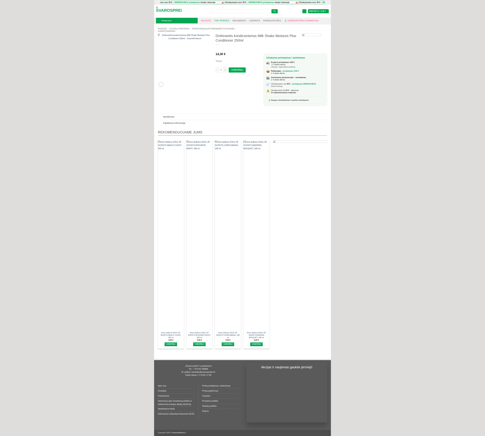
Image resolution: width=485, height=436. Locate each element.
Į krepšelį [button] (170, 344)
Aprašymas (168, 116)
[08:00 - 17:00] (323, 20)
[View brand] (311, 43)
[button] (304, 11)
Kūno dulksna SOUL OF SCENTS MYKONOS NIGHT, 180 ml (199, 335)
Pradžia (162, 29)
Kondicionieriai (166, 31)
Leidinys (254, 20)
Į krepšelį (237, 70)
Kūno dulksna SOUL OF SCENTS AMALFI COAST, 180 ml (171, 335)
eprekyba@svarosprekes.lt (203, 372)
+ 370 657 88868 (200, 369)
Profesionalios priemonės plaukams (213, 29)
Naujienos (239, 20)
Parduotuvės (272, 20)
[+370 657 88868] (328, 20)
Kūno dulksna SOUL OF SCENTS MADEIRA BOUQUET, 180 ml (256, 335)
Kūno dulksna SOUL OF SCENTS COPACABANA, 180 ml (228, 335)
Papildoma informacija (174, 123)
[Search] (274, 11)
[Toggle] (160, 117)
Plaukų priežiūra (179, 29)
